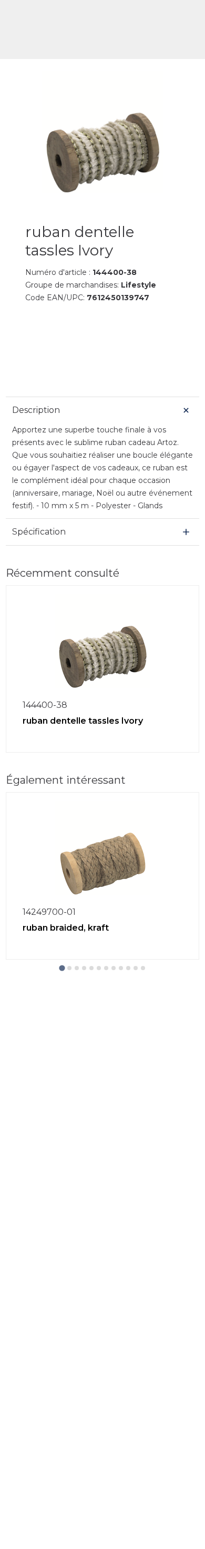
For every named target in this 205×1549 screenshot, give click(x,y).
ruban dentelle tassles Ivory (83, 721)
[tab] (62, 968)
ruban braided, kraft (66, 928)
